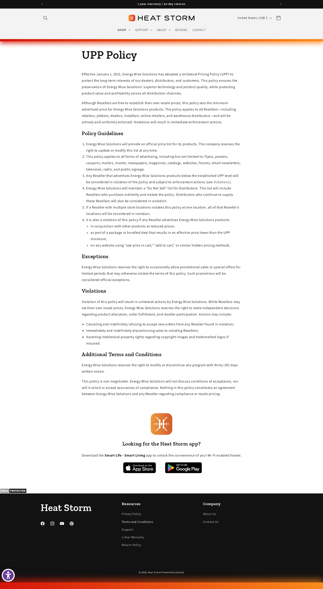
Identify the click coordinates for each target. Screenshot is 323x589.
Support (127, 529)
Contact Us (211, 522)
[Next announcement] (281, 4)
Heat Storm (154, 572)
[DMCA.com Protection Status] (161, 490)
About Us (209, 514)
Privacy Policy (131, 514)
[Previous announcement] (42, 4)
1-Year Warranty (133, 537)
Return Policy (131, 545)
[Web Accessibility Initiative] (8, 575)
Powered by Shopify (173, 572)
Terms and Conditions (137, 522)
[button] (45, 18)
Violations (222, 181)
